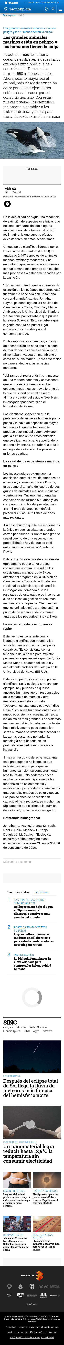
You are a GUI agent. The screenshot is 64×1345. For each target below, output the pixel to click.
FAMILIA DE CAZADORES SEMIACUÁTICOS (29, 901)
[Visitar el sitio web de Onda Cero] (20, 1295)
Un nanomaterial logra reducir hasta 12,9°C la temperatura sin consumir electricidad (28, 1153)
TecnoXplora (9, 15)
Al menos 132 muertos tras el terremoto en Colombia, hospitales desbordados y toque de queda (15, 1244)
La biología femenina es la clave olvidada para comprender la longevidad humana (32, 964)
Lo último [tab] (41, 892)
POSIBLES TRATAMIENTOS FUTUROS (30, 929)
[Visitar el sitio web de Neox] (32, 1286)
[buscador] (53, 9)
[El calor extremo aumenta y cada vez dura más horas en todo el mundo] (47, 1224)
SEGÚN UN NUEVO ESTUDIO (43, 1236)
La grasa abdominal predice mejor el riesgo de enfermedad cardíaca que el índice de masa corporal (16, 1200)
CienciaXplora (12, 1031)
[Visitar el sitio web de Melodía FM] (43, 1295)
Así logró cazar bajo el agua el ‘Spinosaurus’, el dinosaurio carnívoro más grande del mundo (33, 912)
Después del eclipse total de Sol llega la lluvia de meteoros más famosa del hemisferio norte (30, 1088)
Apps (36, 1031)
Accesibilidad (47, 1337)
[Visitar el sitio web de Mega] (55, 1286)
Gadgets (8, 1027)
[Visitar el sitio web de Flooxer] (32, 1304)
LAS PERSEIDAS (11, 1076)
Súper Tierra (34, 2)
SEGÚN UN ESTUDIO (14, 1190)
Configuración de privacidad (43, 1332)
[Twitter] (6, 192)
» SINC (21, 15)
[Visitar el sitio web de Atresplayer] (55, 1295)
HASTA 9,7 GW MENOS (45, 1190)
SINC (10, 1022)
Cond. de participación (17, 1332)
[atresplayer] (46, 9)
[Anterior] (24, 2)
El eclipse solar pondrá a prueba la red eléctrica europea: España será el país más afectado (46, 1198)
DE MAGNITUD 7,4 (12, 1234)
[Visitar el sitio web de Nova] (43, 1286)
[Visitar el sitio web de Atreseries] (9, 1295)
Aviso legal (11, 1327)
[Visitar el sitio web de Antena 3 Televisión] (9, 1286)
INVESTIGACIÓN (24, 955)
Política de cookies (49, 1327)
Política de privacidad (28, 1327)
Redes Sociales (38, 1027)
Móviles (21, 1027)
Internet (47, 1031)
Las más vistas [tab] (18, 892)
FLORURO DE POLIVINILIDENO (19, 1142)
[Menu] (60, 9)
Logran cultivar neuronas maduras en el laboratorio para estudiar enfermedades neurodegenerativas (34, 939)
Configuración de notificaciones (25, 1337)
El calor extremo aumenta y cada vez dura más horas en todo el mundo (46, 1245)
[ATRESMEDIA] (32, 1275)
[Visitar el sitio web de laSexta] (20, 1286)
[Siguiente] (58, 2)
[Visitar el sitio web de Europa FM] (32, 1295)
